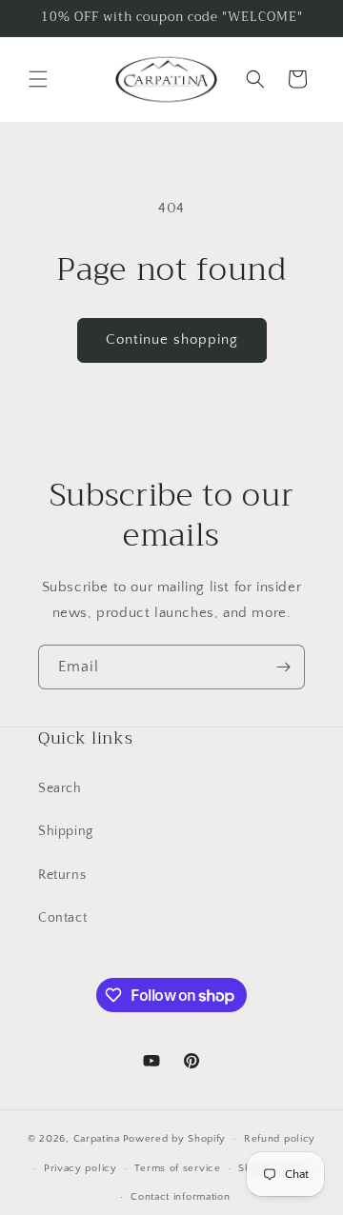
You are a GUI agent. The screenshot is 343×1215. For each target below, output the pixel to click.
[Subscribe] (283, 667)
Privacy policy (80, 1168)
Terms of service (177, 1168)
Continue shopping (172, 339)
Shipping (65, 831)
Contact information (180, 1197)
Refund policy (279, 1139)
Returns (62, 875)
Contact (62, 918)
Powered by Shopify (175, 1139)
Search (60, 788)
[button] (38, 79)
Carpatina (96, 1139)
